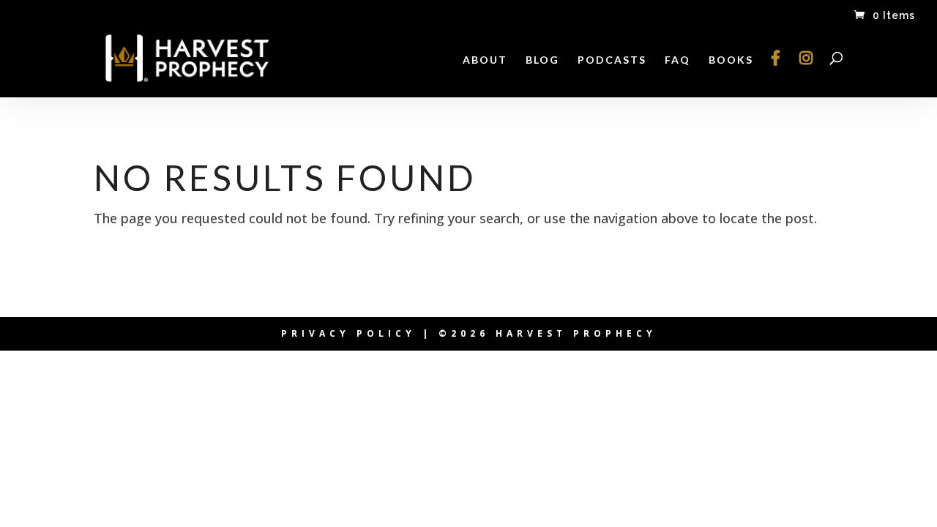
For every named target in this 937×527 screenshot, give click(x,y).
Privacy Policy (348, 333)
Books (731, 60)
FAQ (677, 60)
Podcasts (612, 60)
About (485, 60)
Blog (542, 60)
